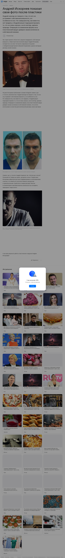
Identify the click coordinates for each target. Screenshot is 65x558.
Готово (32, 286)
